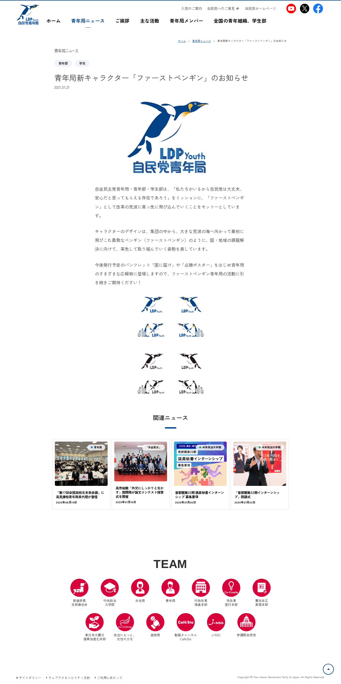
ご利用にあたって (110, 677)
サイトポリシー (30, 677)
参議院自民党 (246, 625)
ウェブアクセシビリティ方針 (69, 677)
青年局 (170, 600)
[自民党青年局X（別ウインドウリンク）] (304, 8)
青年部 (63, 63)
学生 (82, 63)
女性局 (140, 600)
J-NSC (216, 635)
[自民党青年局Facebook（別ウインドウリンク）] (318, 8)
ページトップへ (333, 667)
